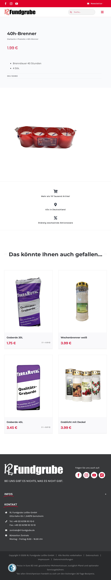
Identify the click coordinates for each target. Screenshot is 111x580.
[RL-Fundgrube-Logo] (20, 9)
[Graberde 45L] (28, 386)
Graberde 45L (15, 422)
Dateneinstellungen (63, 559)
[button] (55, 494)
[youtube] (16, 3)
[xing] (102, 475)
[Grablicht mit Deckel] (83, 386)
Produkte (21, 39)
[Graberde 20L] (28, 301)
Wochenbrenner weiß (74, 337)
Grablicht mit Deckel (73, 422)
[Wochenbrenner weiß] (83, 301)
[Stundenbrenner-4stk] (57, 135)
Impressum (43, 559)
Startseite (11, 39)
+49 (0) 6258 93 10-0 (24, 521)
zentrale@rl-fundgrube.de (22, 530)
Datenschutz (92, 555)
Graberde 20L (15, 337)
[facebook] (5, 3)
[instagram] (11, 3)
